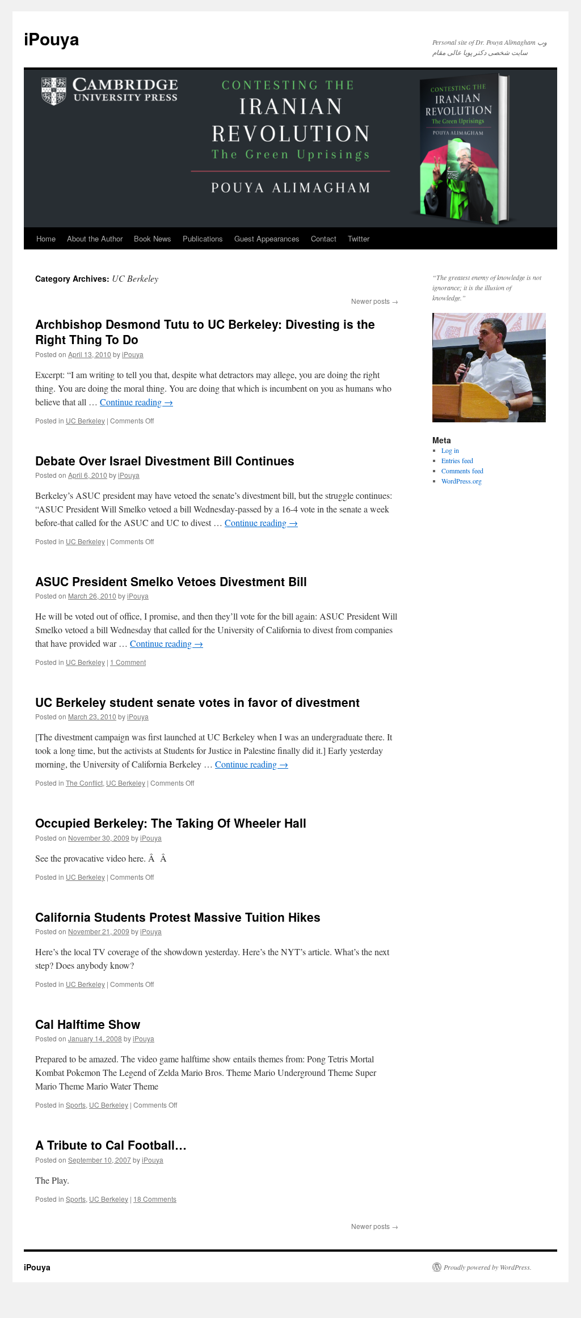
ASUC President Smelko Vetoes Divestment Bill (171, 581)
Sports (76, 1104)
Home (46, 238)
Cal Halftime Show (87, 1023)
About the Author (95, 238)
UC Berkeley (85, 420)
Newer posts (374, 301)
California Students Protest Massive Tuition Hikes (178, 916)
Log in (450, 450)
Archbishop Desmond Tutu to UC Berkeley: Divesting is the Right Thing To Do (205, 331)
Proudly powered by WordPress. (488, 1267)
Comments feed (462, 470)
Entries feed (457, 460)
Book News (152, 238)
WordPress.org (461, 480)
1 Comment (128, 662)
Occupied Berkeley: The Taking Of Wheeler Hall (170, 822)
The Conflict (84, 782)
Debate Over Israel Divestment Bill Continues (164, 460)
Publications (203, 238)
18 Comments (154, 1198)
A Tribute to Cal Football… (111, 1144)
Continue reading (136, 402)
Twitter (358, 238)
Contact (323, 238)
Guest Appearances (267, 238)
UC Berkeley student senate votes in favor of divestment (197, 701)
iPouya (51, 38)
